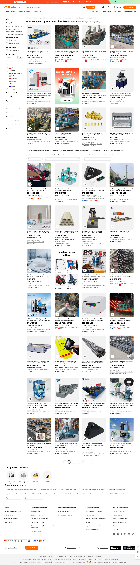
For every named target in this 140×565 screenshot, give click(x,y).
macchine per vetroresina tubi (35, 498)
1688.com (50, 556)
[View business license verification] (87, 562)
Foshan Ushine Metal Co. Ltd (63, 59)
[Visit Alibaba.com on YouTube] (129, 534)
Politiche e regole (36, 531)
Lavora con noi (8, 522)
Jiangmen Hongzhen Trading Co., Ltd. (38, 411)
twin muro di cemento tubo (36, 154)
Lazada (70, 556)
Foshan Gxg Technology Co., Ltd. (91, 411)
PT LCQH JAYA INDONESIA (90, 369)
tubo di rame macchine (73, 494)
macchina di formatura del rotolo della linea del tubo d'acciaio (63, 159)
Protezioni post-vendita (38, 522)
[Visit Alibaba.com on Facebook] (114, 534)
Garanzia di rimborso (37, 515)
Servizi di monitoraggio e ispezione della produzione (42, 526)
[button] (84, 7)
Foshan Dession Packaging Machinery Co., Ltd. (94, 285)
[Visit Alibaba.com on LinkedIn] (118, 534)
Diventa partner (117, 526)
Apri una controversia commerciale (96, 518)
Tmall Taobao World (60, 556)
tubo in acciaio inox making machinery (18, 494)
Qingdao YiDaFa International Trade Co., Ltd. (39, 451)
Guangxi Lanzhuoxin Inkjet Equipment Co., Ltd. (67, 369)
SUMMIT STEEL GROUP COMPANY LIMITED (122, 283)
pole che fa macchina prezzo (117, 489)
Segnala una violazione (92, 529)
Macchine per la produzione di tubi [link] (86, 18)
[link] (137, 546)
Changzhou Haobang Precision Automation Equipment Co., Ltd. (39, 141)
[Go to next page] (95, 462)
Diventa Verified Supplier (120, 522)
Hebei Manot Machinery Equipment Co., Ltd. (67, 141)
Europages (97, 556)
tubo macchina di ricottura (48, 489)
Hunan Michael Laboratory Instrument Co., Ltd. (94, 329)
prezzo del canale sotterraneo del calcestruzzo (98, 159)
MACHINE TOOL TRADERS (117, 101)
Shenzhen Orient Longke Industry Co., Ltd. (39, 369)
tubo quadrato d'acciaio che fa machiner (93, 489)
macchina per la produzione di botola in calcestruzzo (43, 150)
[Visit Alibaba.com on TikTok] (133, 534)
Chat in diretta (90, 515)
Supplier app (71, 548)
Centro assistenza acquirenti (94, 511)
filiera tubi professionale (14, 498)
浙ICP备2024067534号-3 (118, 562)
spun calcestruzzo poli (35, 159)
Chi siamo (7, 507)
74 (91, 462)
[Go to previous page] (65, 462)
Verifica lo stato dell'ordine (120, 518)
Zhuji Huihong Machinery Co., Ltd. (92, 144)
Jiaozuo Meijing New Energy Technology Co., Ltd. (94, 198)
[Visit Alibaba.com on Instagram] (125, 534)
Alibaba (28, 18)
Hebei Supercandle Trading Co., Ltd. (120, 141)
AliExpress (43, 556)
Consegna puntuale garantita (39, 518)
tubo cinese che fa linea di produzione (86, 154)
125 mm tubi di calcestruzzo (68, 489)
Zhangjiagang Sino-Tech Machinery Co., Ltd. (39, 101)
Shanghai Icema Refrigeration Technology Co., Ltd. (39, 329)
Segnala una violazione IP (93, 526)
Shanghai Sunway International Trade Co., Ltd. (94, 59)
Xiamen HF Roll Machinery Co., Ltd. (65, 411)
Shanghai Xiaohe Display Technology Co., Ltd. (67, 199)
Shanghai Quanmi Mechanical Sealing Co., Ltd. (39, 285)
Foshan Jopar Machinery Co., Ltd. (37, 61)
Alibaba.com (104, 548)
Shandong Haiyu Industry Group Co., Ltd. (121, 372)
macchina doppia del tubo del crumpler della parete (22, 489)
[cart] (109, 7)
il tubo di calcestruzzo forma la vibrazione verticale (48, 494)
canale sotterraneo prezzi (92, 494)
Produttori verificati (64, 511)
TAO (85, 556)
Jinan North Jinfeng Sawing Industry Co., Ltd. (39, 197)
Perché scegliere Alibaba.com (12, 511)
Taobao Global (78, 556)
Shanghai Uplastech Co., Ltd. (35, 242)
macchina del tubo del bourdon (110, 154)
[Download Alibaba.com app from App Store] (115, 548)
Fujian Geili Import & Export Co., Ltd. (120, 327)
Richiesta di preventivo (65, 515)
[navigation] (14, 240)
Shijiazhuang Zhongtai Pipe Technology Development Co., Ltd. (67, 327)
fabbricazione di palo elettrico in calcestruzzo (75, 150)
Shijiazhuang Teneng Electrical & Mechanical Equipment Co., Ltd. (94, 101)
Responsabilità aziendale (11, 518)
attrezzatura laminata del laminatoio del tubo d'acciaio (108, 150)
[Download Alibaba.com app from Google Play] (129, 548)
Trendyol (90, 556)
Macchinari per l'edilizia (40, 18)
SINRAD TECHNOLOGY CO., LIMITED (93, 243)
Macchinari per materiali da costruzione (61, 18)
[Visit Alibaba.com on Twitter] (121, 534)
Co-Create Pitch (9, 515)
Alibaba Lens (13, 548)
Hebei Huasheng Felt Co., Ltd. (63, 243)
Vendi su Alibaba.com (119, 511)
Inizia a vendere (117, 515)
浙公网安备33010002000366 (101, 562)
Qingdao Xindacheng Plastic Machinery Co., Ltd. (122, 411)
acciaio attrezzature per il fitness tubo (60, 154)
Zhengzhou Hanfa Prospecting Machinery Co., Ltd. (122, 199)
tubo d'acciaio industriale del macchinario (116, 494)
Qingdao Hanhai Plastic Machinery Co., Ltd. (122, 239)
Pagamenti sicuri (36, 511)
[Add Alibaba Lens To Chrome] (31, 548)
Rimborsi (88, 522)
